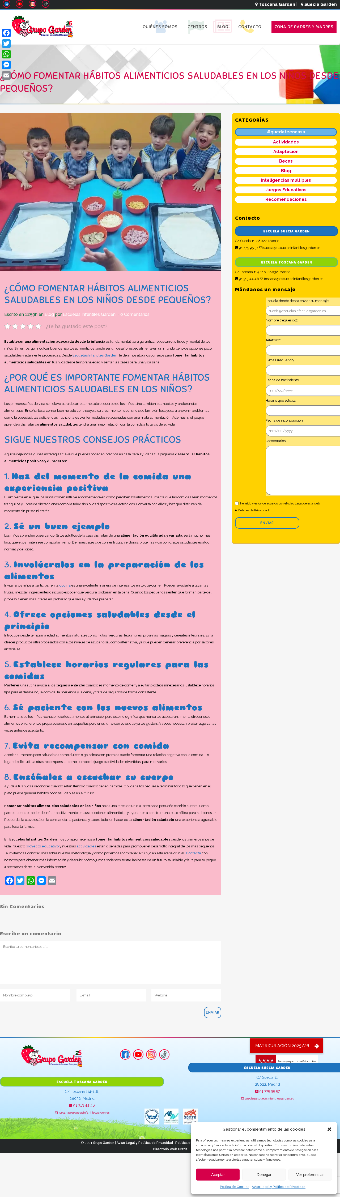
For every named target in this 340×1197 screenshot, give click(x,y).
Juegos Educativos (286, 189)
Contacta (194, 853)
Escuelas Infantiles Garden (89, 314)
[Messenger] (6, 65)
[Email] (6, 75)
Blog (49, 314)
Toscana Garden (276, 4)
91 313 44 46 (248, 279)
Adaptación (286, 151)
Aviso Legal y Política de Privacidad (278, 1187)
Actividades (286, 142)
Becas (286, 161)
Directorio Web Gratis (170, 1149)
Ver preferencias (310, 1174)
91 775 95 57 (248, 248)
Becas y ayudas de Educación (297, 1061)
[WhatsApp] (6, 54)
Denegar (264, 1174)
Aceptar (218, 1174)
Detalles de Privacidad (253, 510)
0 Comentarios (135, 314)
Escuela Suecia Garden (286, 231)
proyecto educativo (42, 846)
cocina (65, 585)
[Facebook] (6, 33)
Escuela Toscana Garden (286, 262)
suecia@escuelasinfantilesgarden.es (291, 248)
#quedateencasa (286, 131)
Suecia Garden (320, 4)
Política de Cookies (234, 1187)
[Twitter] (6, 43)
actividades (86, 846)
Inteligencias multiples (286, 180)
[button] (329, 1129)
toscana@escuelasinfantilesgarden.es (293, 279)
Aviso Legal (295, 503)
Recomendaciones (286, 199)
